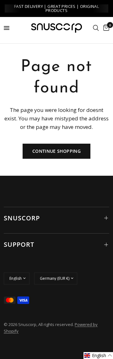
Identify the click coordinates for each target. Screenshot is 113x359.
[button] (98, 355)
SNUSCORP (22, 218)
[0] (105, 28)
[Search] (96, 28)
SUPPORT (19, 244)
